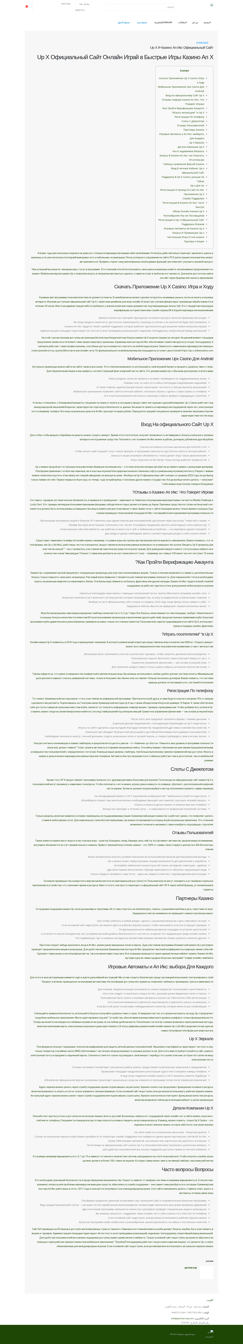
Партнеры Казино (193, 129)
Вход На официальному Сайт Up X (185, 95)
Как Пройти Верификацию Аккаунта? (183, 108)
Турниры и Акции (194, 241)
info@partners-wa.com (182, 1318)
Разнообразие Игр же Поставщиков (183, 215)
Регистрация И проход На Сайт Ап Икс (182, 189)
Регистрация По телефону (189, 116)
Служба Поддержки (193, 198)
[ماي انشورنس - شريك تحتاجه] (196, 7)
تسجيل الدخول (124, 22)
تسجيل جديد (142, 22)
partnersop (191, 1267)
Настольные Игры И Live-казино (185, 237)
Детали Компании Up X (191, 146)
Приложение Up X (194, 194)
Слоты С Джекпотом (193, 121)
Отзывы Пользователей (190, 125)
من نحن (195, 22)
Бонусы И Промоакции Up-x (188, 232)
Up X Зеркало (196, 142)
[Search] (107, 7)
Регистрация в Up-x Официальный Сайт (181, 219)
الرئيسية (207, 22)
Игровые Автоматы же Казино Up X (184, 228)
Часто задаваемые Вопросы (188, 151)
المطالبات (182, 22)
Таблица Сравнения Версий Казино (183, 164)
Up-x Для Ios (197, 185)
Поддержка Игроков (193, 224)
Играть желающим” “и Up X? (188, 112)
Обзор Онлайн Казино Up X (188, 211)
